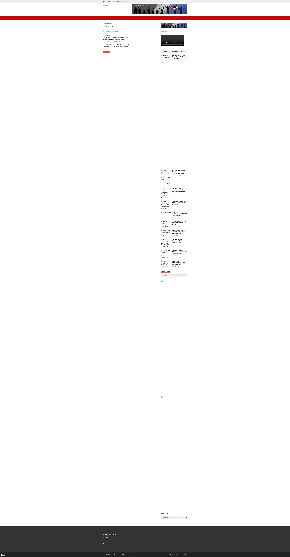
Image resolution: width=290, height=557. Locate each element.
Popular (165, 51)
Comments (174, 51)
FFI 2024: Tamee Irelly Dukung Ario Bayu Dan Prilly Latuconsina (178, 241)
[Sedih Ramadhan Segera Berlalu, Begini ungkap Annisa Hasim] (166, 201)
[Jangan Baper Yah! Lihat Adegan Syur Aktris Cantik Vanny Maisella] (166, 212)
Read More (106, 51)
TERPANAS (112, 18)
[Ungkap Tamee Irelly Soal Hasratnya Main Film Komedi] (166, 221)
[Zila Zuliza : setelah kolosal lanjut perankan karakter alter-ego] (116, 32)
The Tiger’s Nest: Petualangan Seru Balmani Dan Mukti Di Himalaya (179, 190)
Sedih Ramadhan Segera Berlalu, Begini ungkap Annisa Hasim (179, 202)
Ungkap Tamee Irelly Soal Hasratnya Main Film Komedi (179, 222)
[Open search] (186, 18)
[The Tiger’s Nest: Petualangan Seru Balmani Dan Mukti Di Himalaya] (166, 188)
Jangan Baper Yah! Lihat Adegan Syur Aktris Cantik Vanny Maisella (179, 213)
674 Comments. (122, 41)
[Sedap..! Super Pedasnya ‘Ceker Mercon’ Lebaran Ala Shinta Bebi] (166, 230)
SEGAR (141, 18)
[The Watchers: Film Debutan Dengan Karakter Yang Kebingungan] (166, 250)
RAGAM (128, 18)
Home (105, 18)
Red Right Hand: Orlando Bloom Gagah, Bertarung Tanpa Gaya (179, 57)
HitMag (185, 554)
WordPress (178, 554)
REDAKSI (126, 1)
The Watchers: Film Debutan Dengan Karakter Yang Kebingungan (179, 252)
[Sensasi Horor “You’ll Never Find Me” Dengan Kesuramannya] (166, 261)
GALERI (148, 18)
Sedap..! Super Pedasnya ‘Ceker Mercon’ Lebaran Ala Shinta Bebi (179, 232)
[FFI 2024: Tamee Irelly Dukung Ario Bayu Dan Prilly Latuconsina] (166, 239)
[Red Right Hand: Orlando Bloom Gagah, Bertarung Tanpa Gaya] (166, 55)
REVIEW (135, 18)
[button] (3, 555)
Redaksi (116, 41)
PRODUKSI (120, 18)
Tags (182, 51)
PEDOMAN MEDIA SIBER (117, 1)
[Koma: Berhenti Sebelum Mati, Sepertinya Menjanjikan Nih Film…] (166, 170)
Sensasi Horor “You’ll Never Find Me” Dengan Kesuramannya (178, 263)
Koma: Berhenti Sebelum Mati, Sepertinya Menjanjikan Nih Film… (179, 172)
